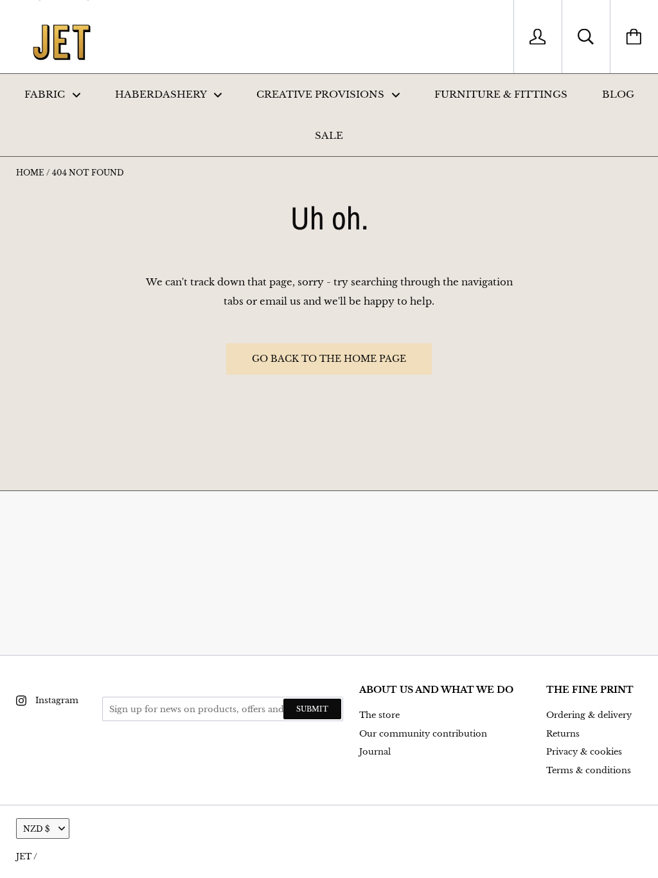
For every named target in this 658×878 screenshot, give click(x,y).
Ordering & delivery (589, 715)
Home (30, 172)
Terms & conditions (588, 770)
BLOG (618, 94)
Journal (375, 751)
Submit (312, 708)
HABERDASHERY (162, 94)
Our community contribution (423, 733)
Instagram (56, 700)
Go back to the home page (329, 358)
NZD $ (36, 829)
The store (379, 715)
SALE (329, 135)
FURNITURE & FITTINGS (500, 94)
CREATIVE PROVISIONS (321, 94)
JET (23, 856)
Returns (563, 733)
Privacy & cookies (584, 751)
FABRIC (45, 94)
